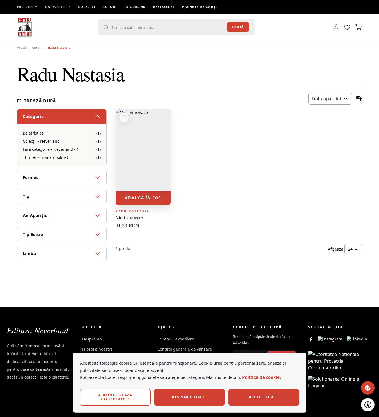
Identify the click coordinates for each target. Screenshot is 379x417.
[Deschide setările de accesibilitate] (368, 404)
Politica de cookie (261, 377)
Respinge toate (189, 397)
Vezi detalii (143, 184)
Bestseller (164, 7)
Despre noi (92, 339)
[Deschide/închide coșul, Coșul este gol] (358, 27)
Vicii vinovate (129, 217)
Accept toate (264, 397)
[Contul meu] (336, 27)
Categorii (55, 7)
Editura (25, 7)
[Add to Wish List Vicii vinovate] (124, 117)
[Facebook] (311, 339)
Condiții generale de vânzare (184, 349)
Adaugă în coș (143, 198)
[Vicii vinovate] (143, 150)
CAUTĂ (238, 27)
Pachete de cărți (199, 7)
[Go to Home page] (25, 27)
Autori (109, 7)
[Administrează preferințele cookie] (368, 388)
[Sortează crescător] (359, 98)
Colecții (86, 7)
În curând (135, 7)
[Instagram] (330, 339)
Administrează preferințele (115, 397)
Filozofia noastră (97, 349)
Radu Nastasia (133, 211)
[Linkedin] (357, 339)
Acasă (21, 48)
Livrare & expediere (175, 339)
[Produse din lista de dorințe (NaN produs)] (347, 27)
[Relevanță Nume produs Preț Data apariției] (330, 99)
